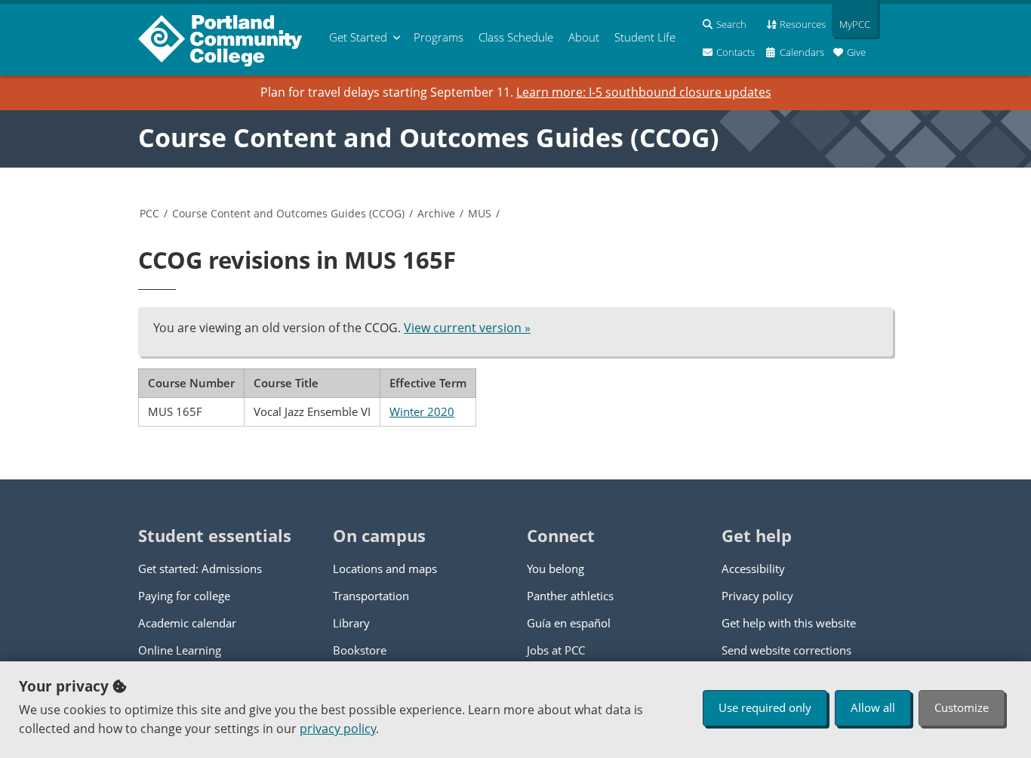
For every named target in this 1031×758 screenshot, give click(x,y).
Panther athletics (570, 595)
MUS (479, 213)
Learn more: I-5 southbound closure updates (643, 92)
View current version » (467, 327)
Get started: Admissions (200, 568)
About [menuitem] (583, 37)
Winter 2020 (421, 411)
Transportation (371, 595)
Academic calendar (187, 622)
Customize (961, 707)
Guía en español (569, 622)
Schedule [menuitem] (516, 37)
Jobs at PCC (556, 650)
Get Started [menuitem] (358, 37)
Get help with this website (789, 622)
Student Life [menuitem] (645, 37)
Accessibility (753, 568)
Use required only (765, 707)
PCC (149, 213)
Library (351, 622)
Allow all (873, 707)
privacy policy (338, 728)
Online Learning (179, 650)
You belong (555, 568)
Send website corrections (786, 650)
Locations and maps (385, 568)
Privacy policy (757, 595)
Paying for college (184, 595)
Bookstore (359, 650)
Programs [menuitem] (438, 37)
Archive (436, 213)
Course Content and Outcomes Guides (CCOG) (428, 137)
